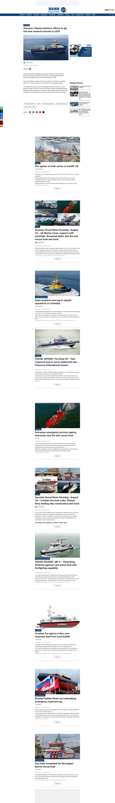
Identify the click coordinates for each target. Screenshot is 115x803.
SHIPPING (29, 14)
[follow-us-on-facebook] (33, 112)
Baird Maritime (29, 62)
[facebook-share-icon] (1, 114)
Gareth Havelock (39, 169)
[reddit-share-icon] (1, 126)
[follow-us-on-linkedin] (30, 68)
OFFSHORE (36, 14)
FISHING (67, 14)
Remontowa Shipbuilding (48, 103)
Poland (38, 103)
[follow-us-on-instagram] (40, 112)
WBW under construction (29, 103)
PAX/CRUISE (52, 14)
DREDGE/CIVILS (80, 14)
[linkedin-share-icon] (1, 117)
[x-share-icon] (1, 111)
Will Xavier (37, 438)
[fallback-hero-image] (74, 88)
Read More (57, 188)
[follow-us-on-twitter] (43, 112)
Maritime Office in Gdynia (61, 103)
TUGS (72, 14)
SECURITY (22, 14)
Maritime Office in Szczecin (30, 107)
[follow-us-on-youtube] (36, 112)
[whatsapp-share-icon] (1, 108)
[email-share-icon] (1, 120)
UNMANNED (60, 14)
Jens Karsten (38, 639)
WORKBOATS (44, 14)
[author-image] (24, 63)
